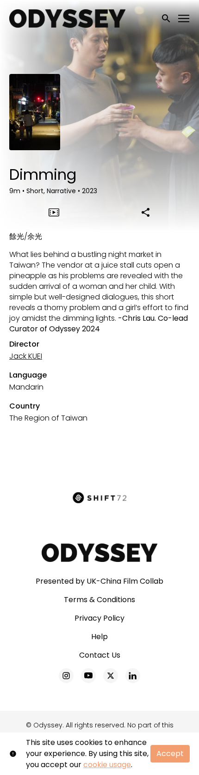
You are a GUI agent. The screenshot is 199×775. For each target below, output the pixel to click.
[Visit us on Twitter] (110, 675)
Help (99, 636)
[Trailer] (53, 212)
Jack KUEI (25, 356)
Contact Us (99, 655)
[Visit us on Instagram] (66, 675)
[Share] (145, 212)
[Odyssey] (100, 552)
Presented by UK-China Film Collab (99, 581)
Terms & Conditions (99, 599)
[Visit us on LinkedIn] (132, 675)
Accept (170, 753)
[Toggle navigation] (184, 18)
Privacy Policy (99, 618)
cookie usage (107, 764)
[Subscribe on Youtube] (88, 675)
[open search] (166, 18)
